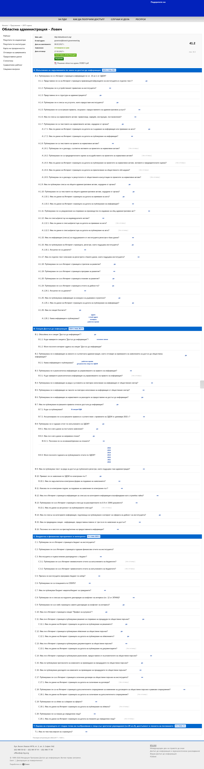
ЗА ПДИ (62, 19)
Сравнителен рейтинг (12, 65)
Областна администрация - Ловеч (32, 28)
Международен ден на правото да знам (167, 748)
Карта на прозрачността (14, 48)
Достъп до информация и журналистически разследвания (175, 751)
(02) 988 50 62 (20, 749)
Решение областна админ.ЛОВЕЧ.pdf (73, 63)
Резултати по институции (14, 44)
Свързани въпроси (11, 69)
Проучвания (15, 25)
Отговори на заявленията (14, 52)
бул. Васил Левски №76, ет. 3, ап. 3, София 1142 (34, 746)
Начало (5, 25)
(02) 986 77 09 (47, 749)
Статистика (8, 60)
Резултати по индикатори (14, 40)
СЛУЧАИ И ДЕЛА (120, 19)
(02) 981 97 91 (33, 749)
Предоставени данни (12, 56)
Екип (12, 760)
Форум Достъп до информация (163, 754)
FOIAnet (153, 756)
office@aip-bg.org (21, 753)
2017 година (27, 25)
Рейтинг (6, 35)
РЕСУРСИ (141, 19)
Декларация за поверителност (29, 760)
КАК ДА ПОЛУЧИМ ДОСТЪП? (88, 19)
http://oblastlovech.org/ (62, 37)
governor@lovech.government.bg (67, 41)
